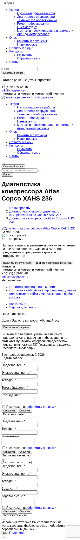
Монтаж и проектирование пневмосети (45, 30)
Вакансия (9, 488)
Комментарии (11, 436)
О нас (13, 37)
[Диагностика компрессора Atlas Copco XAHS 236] (39, 228)
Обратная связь (28, 58)
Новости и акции (21, 48)
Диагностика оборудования (37, 16)
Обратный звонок (13, 72)
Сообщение (11, 395)
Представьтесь (13, 365)
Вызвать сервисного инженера (53, 262)
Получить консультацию (17, 262)
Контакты (16, 51)
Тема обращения (15, 387)
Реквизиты (24, 55)
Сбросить (24, 410)
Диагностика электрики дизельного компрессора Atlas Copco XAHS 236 (35, 213)
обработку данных (40, 406)
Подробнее (17, 532)
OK (5, 533)
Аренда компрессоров (33, 34)
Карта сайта (18, 304)
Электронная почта (16, 372)
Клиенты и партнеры (32, 41)
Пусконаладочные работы (36, 13)
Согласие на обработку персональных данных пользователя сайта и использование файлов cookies (42, 294)
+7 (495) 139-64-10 (15, 87)
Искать (7, 174)
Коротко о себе (13, 496)
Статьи (14, 61)
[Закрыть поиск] (39, 171)
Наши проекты (27, 44)
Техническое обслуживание (37, 20)
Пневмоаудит (27, 27)
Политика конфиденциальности (32, 287)
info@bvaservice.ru (15, 90)
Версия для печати (23, 307)
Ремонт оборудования (33, 23)
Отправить (9, 410)
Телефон (9, 380)
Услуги (14, 9)
